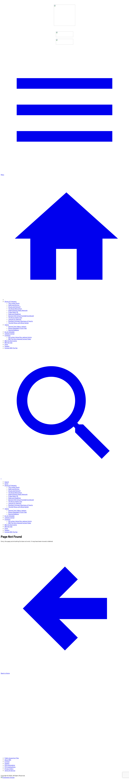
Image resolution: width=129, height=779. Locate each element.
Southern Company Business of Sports (20, 321)
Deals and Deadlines (14, 314)
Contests (7, 335)
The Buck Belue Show (15, 308)
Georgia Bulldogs (13, 330)
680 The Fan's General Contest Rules (19, 339)
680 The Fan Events (11, 341)
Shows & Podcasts (11, 301)
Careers (7, 346)
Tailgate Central (9, 334)
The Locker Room (14, 303)
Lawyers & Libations (14, 319)
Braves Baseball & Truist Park (17, 328)
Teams (7, 325)
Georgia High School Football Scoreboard (21, 316)
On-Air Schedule (9, 332)
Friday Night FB (13, 312)
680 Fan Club (8, 342)
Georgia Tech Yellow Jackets (17, 326)
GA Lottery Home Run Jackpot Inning (20, 337)
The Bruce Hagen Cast (15, 317)
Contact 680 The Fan (11, 348)
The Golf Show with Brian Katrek (18, 323)
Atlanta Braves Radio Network (17, 310)
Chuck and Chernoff (14, 307)
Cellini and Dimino (13, 305)
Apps (6, 344)
